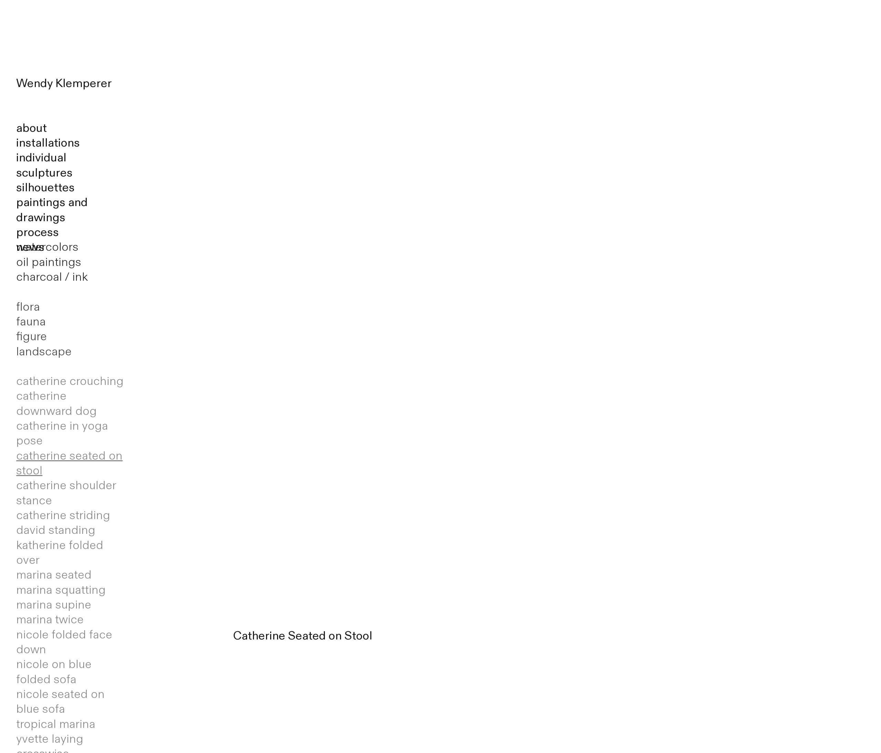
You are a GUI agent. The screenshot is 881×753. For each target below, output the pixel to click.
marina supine (53, 605)
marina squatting (61, 590)
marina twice (50, 619)
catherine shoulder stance (66, 492)
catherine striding (63, 515)
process (37, 232)
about (31, 128)
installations (48, 143)
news (30, 247)
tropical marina (55, 724)
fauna (31, 322)
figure (31, 336)
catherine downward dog (56, 403)
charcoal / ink (52, 277)
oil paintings (48, 262)
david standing (55, 530)
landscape (44, 351)
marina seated (54, 575)
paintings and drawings (52, 209)
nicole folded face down (64, 642)
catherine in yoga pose (62, 433)
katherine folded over (59, 552)
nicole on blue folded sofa (54, 671)
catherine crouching (70, 381)
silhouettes (45, 187)
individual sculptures (44, 165)
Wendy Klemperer (64, 83)
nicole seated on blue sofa (60, 701)
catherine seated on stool (69, 463)
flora (28, 307)
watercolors (47, 247)
